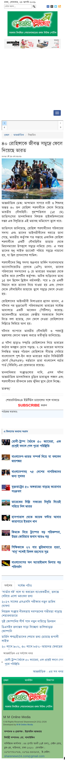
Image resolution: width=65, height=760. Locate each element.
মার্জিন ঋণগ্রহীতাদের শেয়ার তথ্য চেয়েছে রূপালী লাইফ (30, 639)
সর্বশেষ (8, 586)
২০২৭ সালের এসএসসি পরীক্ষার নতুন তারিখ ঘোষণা (28, 604)
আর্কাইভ (28, 680)
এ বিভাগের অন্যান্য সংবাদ (16, 431)
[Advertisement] (32, 80)
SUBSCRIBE (29, 405)
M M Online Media (24, 724)
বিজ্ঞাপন (50, 680)
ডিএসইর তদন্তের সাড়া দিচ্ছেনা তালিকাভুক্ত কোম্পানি (27, 629)
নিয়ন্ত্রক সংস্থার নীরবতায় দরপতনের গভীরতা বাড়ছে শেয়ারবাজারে (32, 613)
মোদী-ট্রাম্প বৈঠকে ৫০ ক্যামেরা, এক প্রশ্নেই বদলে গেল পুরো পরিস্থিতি (34, 662)
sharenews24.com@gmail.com (24, 756)
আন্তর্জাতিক (19, 135)
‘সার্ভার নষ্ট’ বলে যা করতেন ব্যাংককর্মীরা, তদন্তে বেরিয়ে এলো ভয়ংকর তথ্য (30, 594)
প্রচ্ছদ (6, 135)
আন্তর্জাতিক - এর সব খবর (48, 672)
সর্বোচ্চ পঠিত (25, 586)
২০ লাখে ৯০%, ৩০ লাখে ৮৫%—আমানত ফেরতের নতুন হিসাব (32, 648)
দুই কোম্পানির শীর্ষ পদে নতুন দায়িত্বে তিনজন (29, 621)
